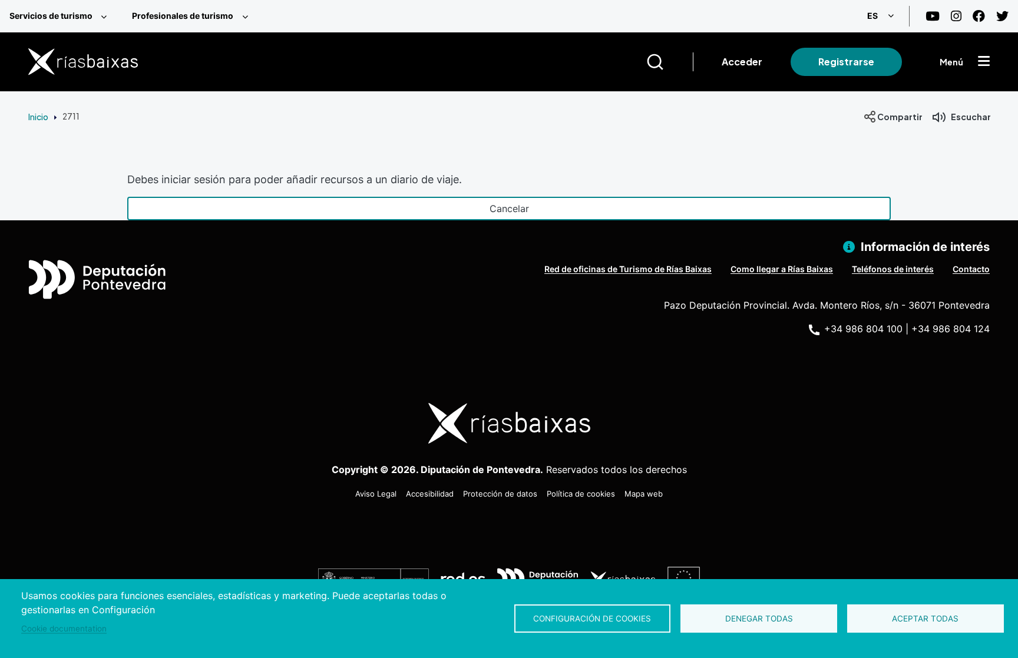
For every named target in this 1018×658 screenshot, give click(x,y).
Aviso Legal (375, 493)
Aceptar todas (925, 618)
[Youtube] (933, 16)
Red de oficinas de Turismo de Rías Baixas (628, 269)
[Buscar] (669, 61)
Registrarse (846, 61)
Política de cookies (581, 493)
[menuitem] (61, 16)
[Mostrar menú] (984, 62)
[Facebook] (979, 16)
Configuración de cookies (592, 618)
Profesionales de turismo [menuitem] (182, 16)
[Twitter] (1002, 16)
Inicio (38, 116)
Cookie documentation (64, 628)
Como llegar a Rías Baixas (782, 269)
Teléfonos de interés (893, 269)
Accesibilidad (430, 493)
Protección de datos (500, 493)
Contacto (971, 269)
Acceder (742, 61)
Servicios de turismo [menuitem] (50, 16)
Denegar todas (759, 618)
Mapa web (643, 493)
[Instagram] (956, 16)
